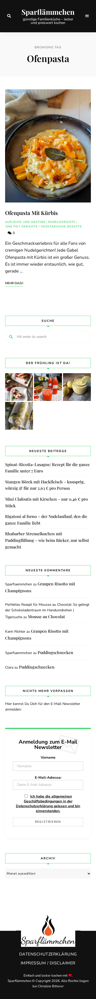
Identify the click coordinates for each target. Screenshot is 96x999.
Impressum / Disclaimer (48, 963)
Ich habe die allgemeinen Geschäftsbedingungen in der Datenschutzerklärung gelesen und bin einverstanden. (48, 803)
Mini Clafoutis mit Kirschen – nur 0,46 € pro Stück (46, 502)
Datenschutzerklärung (48, 954)
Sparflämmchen (48, 12)
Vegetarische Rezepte (61, 226)
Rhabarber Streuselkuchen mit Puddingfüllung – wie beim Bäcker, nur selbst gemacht (47, 540)
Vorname (48, 757)
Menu (87, 16)
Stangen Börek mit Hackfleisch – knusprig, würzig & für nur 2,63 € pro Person (45, 485)
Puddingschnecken (55, 652)
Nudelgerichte (62, 222)
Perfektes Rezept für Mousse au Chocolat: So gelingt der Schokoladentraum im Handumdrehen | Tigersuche (47, 610)
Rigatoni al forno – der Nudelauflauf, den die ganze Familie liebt (46, 520)
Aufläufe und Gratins (25, 222)
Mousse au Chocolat (46, 616)
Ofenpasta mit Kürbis (31, 212)
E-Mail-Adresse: (48, 777)
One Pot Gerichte (22, 226)
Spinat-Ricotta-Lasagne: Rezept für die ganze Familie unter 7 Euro (47, 468)
